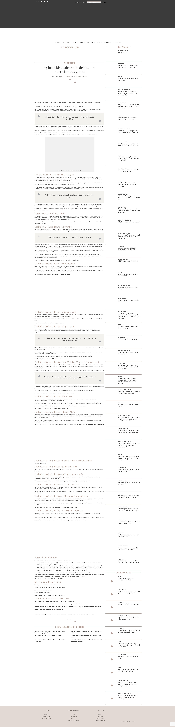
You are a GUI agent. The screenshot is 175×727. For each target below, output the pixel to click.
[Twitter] (36, 1)
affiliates (100, 716)
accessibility (73, 716)
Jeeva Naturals (39, 503)
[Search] (129, 5)
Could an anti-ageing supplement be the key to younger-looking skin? (55, 601)
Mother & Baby (60, 42)
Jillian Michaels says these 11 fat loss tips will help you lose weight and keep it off (58, 604)
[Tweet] (66, 82)
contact (100, 714)
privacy (73, 714)
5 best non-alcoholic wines (42, 592)
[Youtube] (44, 1)
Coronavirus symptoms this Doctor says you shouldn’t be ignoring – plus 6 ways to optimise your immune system (68, 606)
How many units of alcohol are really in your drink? (49, 595)
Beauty (93, 42)
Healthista (132, 721)
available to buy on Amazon (58, 252)
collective (46, 714)
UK (77, 507)
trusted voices (46, 716)
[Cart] (129, 22)
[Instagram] (41, 1)
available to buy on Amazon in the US (62, 507)
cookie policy (73, 718)
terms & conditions (73, 720)
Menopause (84, 42)
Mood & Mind (117, 42)
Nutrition (107, 42)
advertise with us (46, 718)
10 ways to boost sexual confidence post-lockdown (50, 609)
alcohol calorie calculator (82, 574)
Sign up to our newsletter (51, 614)
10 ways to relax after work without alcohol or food (50, 587)
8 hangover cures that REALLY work (45, 584)
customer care (100, 718)
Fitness (100, 42)
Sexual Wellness (73, 42)
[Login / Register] (129, 11)
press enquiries (100, 720)
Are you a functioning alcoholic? (44, 590)
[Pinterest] (47, 1)
